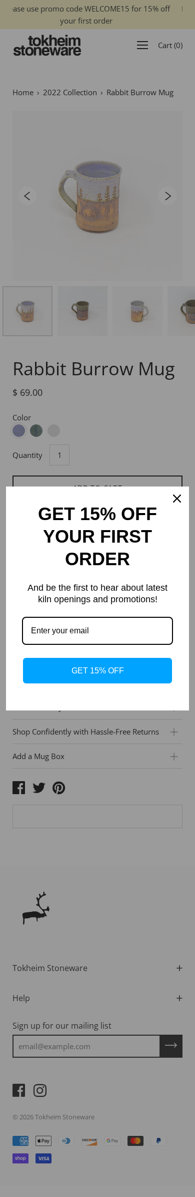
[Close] (177, 499)
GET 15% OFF (98, 670)
